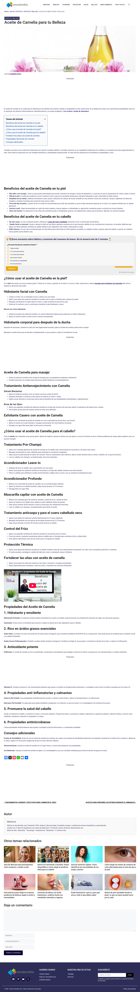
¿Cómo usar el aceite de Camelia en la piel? (23, 129)
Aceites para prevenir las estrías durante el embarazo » (111, 802)
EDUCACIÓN (77, 4)
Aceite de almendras (81, 111)
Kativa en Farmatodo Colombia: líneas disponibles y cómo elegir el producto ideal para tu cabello (53, 867)
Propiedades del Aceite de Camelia (20, 139)
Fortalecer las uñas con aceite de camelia (22, 136)
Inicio (6, 11)
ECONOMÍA (66, 4)
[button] (129, 5)
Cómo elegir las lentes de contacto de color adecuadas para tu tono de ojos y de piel (120, 867)
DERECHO (56, 4)
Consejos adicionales (14, 142)
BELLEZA (94, 4)
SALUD (86, 4)
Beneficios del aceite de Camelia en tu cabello (24, 126)
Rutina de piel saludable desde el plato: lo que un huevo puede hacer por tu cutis (119, 895)
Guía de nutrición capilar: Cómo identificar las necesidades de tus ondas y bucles (85, 867)
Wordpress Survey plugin (127, 272)
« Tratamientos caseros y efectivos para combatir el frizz (30, 802)
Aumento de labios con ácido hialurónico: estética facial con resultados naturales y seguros (50, 895)
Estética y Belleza (31, 11)
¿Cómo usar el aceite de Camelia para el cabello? (26, 132)
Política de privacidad (129, 989)
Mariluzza (16, 74)
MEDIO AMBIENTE (106, 4)
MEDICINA (46, 4)
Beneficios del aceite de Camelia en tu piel (23, 123)
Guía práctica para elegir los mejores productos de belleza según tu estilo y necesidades (19, 895)
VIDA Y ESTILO (120, 4)
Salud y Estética (16, 11)
